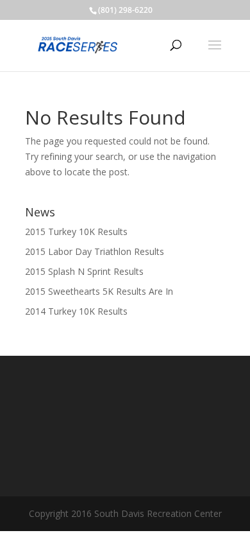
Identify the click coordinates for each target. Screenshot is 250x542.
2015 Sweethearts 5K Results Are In (99, 291)
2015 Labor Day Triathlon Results (94, 251)
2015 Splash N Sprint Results (84, 271)
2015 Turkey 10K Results (76, 231)
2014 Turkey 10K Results (76, 311)
